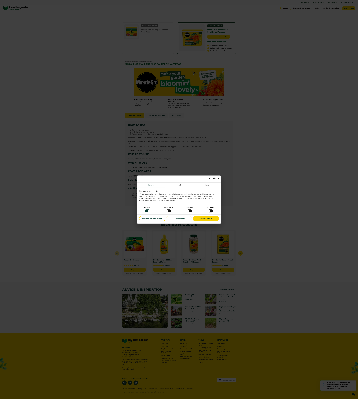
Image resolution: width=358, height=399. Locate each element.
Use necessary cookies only (152, 219)
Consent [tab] (151, 185)
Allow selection (179, 219)
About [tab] (207, 185)
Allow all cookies (206, 219)
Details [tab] (179, 185)
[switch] (168, 210)
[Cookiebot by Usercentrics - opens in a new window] (211, 178)
